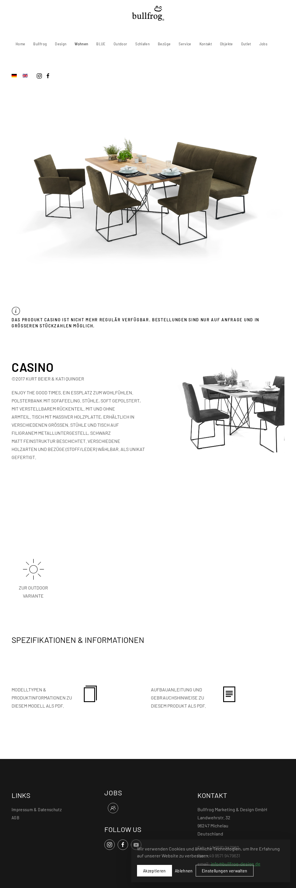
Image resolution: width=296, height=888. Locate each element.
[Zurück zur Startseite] (148, 13)
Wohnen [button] (81, 43)
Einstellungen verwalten (224, 870)
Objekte (226, 43)
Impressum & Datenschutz (37, 809)
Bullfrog (40, 43)
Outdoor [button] (120, 43)
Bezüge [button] (164, 43)
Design (60, 43)
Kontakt (205, 43)
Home (20, 43)
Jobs (263, 43)
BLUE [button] (100, 43)
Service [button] (185, 43)
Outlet (246, 43)
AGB (15, 817)
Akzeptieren (154, 870)
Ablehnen (184, 870)
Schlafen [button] (142, 43)
